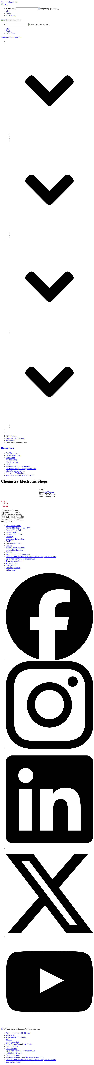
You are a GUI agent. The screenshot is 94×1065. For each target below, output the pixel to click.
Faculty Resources (13, 455)
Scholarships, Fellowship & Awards (24, 141)
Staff (12, 235)
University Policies (13, 1062)
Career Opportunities (14, 534)
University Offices (13, 568)
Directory (9, 537)
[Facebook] (49, 660)
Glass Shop (10, 458)
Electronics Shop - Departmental (18, 466)
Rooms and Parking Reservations (23, 427)
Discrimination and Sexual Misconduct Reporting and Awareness (31, 557)
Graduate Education (18, 134)
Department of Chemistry (11, 37)
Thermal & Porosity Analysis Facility (20, 475)
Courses (14, 138)
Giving (8, 430)
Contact (9, 432)
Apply (8, 13)
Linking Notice (12, 1046)
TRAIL (9, 1040)
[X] (49, 937)
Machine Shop (11, 460)
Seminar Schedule (18, 330)
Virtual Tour (10, 570)
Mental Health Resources (15, 548)
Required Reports (12, 1055)
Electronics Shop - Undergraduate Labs (21, 469)
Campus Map (11, 532)
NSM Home (10, 15)
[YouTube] (49, 1025)
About (8, 41)
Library (9, 545)
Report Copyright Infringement (18, 554)
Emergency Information (15, 539)
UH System (10, 565)
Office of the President (14, 550)
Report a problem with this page (18, 1033)
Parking (9, 552)
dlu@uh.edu (49, 492)
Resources (10, 440)
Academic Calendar (13, 526)
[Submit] (58, 9)
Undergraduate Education (21, 136)
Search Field (11, 9)
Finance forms (16, 425)
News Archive (17, 332)
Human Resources (13, 543)
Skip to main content (9, 2)
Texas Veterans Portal (14, 561)
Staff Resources (12, 453)
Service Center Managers (20, 238)
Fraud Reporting (12, 1042)
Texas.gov (10, 1035)
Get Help (9, 541)
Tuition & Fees (11, 563)
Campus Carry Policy (14, 530)
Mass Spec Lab (12, 462)
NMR (8, 464)
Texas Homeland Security (16, 1037)
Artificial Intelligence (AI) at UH (18, 528)
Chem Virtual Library (14, 471)
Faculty (14, 233)
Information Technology (15, 473)
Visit (7, 11)
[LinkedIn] (49, 848)
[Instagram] (49, 748)
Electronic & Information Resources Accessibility (25, 1057)
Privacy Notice (11, 1049)
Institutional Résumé (14, 1053)
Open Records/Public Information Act (20, 559)
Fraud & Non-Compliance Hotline (19, 1044)
